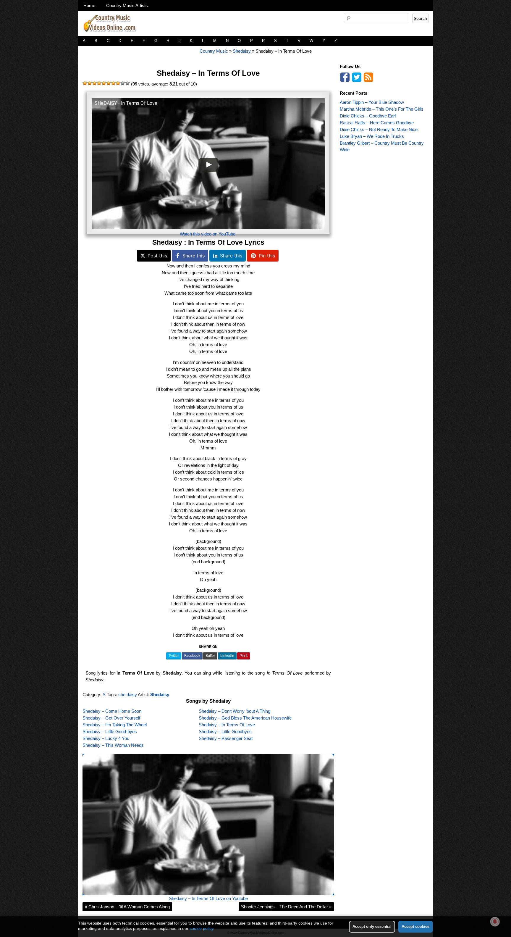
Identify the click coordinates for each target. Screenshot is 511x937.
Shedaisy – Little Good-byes (110, 731)
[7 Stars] (113, 83)
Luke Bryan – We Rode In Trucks (372, 136)
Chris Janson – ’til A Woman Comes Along (127, 906)
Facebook (192, 656)
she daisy (127, 694)
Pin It (244, 656)
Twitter (174, 656)
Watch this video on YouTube (207, 233)
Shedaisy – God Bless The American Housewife (245, 717)
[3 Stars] (94, 83)
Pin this (267, 256)
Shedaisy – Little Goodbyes (225, 731)
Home (89, 5)
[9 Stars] (122, 83)
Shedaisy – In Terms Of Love (208, 73)
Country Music (214, 51)
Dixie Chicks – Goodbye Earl (368, 115)
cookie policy (201, 928)
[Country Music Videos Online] (112, 34)
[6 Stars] (108, 83)
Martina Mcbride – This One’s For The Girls (381, 109)
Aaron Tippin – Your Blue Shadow (372, 102)
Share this (193, 256)
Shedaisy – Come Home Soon (112, 711)
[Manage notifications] (495, 921)
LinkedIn (227, 656)
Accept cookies (415, 926)
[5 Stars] (103, 83)
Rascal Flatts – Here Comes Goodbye (377, 122)
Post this (157, 256)
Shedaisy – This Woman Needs (113, 745)
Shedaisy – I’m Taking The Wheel (115, 724)
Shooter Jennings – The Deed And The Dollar (286, 906)
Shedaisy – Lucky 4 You (106, 738)
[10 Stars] (127, 83)
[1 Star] (85, 83)
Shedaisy (242, 51)
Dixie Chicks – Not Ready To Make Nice (379, 129)
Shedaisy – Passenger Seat (226, 738)
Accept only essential (372, 926)
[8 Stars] (118, 83)
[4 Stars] (99, 83)
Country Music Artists (127, 5)
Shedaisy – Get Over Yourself (111, 717)
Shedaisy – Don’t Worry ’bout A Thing (234, 711)
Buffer (210, 656)
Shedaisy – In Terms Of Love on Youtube (208, 898)
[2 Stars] (89, 83)
